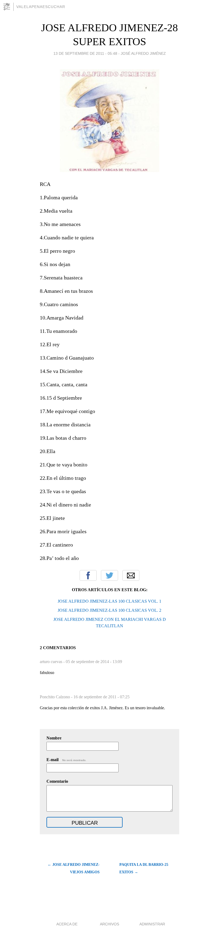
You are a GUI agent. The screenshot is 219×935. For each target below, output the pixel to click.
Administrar (152, 924)
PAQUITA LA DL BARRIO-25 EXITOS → (143, 868)
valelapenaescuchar (40, 7)
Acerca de (66, 924)
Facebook (88, 575)
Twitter (109, 575)
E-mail (66, 759)
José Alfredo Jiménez (143, 53)
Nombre (53, 738)
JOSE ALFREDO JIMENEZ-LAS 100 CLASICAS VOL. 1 (109, 601)
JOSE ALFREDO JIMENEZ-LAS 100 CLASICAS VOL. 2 (109, 610)
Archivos (109, 924)
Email (130, 575)
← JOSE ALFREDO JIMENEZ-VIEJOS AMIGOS (74, 868)
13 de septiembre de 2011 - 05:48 (85, 53)
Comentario (57, 781)
